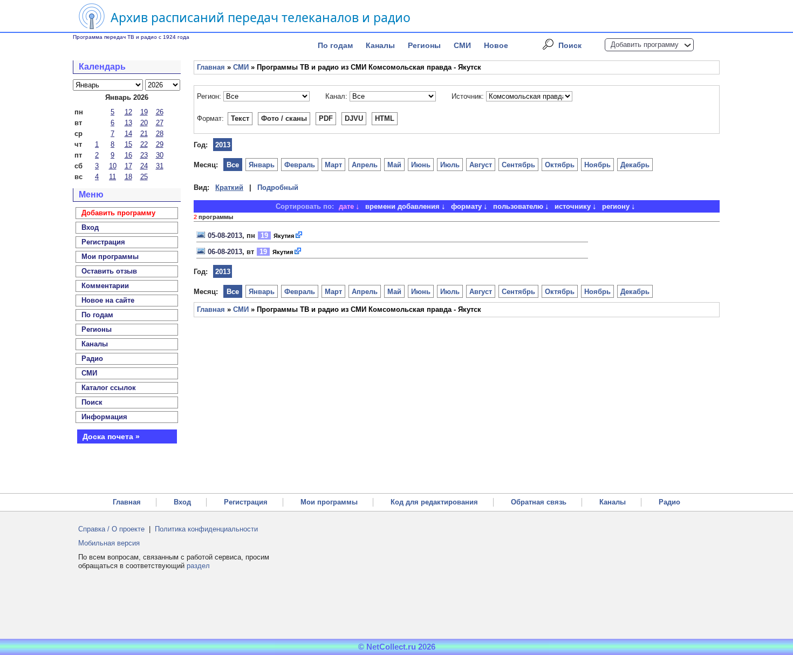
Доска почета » (111, 436)
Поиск (570, 45)
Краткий (229, 187)
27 (159, 123)
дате (346, 206)
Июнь (420, 165)
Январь (262, 165)
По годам (335, 45)
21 (144, 133)
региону (616, 206)
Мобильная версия (109, 543)
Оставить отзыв (109, 271)
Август (480, 165)
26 (159, 112)
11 (112, 177)
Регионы (424, 45)
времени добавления (402, 206)
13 (128, 123)
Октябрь (560, 165)
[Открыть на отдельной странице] (299, 235)
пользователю (518, 206)
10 (113, 166)
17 (128, 166)
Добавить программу (645, 44)
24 (144, 166)
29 (159, 144)
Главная (211, 67)
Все (233, 165)
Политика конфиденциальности (206, 529)
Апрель (365, 165)
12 (128, 112)
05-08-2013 (225, 235)
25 (144, 177)
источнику (573, 206)
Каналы (380, 45)
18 (128, 177)
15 (128, 144)
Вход (182, 502)
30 (159, 155)
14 (128, 133)
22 (144, 144)
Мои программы (110, 257)
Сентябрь (518, 165)
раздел (198, 566)
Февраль (299, 165)
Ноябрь (597, 165)
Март (333, 165)
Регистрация (246, 502)
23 (144, 155)
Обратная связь (538, 502)
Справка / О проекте (111, 529)
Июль (450, 165)
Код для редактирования (434, 502)
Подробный (277, 187)
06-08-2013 (225, 252)
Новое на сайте (107, 300)
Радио (92, 358)
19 (144, 112)
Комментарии (105, 286)
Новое (496, 45)
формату (466, 206)
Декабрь (635, 165)
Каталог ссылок (108, 388)
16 (128, 155)
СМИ (462, 45)
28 (159, 133)
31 (159, 166)
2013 (222, 145)
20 (144, 123)
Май (394, 165)
